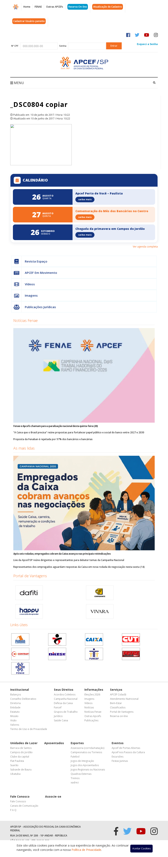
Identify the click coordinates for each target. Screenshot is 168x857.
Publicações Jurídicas (40, 307)
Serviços (116, 690)
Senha (62, 45)
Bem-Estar (116, 703)
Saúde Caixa (61, 720)
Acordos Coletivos (64, 694)
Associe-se (53, 796)
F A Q (13, 810)
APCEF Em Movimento (41, 273)
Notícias (89, 707)
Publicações (91, 720)
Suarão (14, 765)
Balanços (15, 694)
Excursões (117, 756)
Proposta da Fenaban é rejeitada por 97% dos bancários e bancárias (53, 439)
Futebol (75, 756)
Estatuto (15, 712)
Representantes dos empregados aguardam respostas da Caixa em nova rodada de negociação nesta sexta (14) (79, 567)
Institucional (19, 690)
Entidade (15, 707)
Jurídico (58, 716)
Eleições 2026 (92, 694)
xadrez (75, 782)
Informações (93, 690)
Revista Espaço (36, 261)
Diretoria (15, 703)
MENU (18, 83)
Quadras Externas (81, 774)
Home (26, 6)
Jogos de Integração (82, 761)
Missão (14, 716)
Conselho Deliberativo (23, 699)
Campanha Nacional (65, 699)
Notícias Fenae (25, 320)
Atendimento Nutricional (124, 699)
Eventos (118, 743)
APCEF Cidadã (118, 694)
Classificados (117, 707)
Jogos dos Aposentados (85, 765)
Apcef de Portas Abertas (126, 748)
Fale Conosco (20, 796)
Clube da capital (19, 756)
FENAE (38, 6)
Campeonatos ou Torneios (86, 752)
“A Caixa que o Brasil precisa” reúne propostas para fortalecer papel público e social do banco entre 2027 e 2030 (78, 432)
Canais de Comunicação (24, 805)
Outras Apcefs (92, 716)
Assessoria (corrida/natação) (87, 748)
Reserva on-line (119, 716)
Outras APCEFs (54, 6)
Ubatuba (15, 774)
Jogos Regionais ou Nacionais (88, 769)
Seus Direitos (63, 690)
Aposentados (54, 743)
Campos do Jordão (21, 752)
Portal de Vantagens (30, 575)
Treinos (75, 778)
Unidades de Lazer (23, 743)
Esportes (77, 743)
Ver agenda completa (145, 246)
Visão (13, 720)
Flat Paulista (17, 761)
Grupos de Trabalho (66, 712)
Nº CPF (14, 45)
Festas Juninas (120, 761)
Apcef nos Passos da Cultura (128, 752)
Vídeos (30, 284)
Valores (14, 724)
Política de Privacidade (86, 850)
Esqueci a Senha (147, 44)
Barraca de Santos (21, 748)
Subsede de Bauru (21, 769)
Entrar (113, 45)
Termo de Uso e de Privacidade (28, 729)
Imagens (31, 295)
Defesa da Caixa (63, 703)
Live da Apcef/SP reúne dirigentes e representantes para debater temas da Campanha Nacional (68, 560)
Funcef (57, 707)
